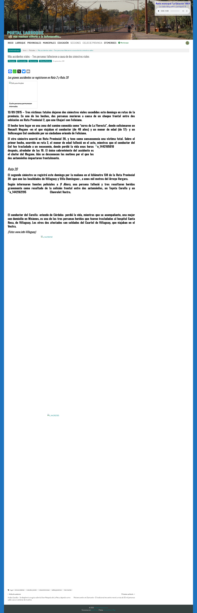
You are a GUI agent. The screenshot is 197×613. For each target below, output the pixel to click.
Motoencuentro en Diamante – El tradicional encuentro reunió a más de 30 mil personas (104, 597)
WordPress (94, 610)
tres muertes (67, 590)
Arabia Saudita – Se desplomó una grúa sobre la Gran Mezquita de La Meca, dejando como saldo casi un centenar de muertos (39, 598)
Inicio (10, 42)
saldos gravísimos (57, 590)
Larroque (20, 42)
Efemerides (110, 42)
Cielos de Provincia (92, 42)
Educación (63, 42)
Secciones (75, 42)
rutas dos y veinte (31, 590)
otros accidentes (19, 590)
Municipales (49, 42)
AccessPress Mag (109, 610)
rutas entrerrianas (44, 590)
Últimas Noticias (45, 61)
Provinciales (34, 42)
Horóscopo (125, 43)
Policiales (32, 50)
